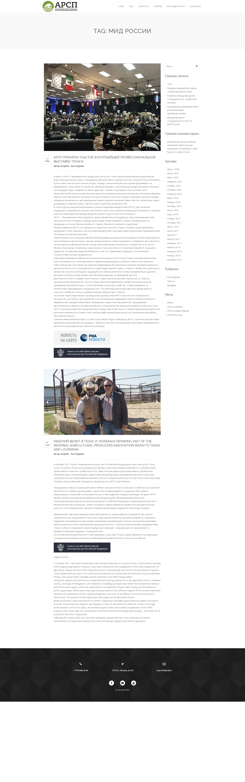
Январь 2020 (173, 202)
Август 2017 (173, 226)
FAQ (131, 6)
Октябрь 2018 (174, 206)
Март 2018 (172, 214)
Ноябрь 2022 (174, 185)
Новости (143, 6)
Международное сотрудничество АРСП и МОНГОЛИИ (179, 121)
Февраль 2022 (174, 193)
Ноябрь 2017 (174, 218)
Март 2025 (172, 177)
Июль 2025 (173, 173)
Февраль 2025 (174, 181)
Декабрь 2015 (174, 259)
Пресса (171, 281)
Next (157, 107)
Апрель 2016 (173, 247)
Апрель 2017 (173, 239)
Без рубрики (77, 166)
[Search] (196, 66)
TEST (169, 84)
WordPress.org (174, 314)
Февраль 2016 (174, 251)
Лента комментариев (178, 310)
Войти (170, 302)
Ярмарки (171, 285)
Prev (47, 107)
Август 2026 (173, 169)
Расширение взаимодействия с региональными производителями (183, 110)
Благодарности (176, 6)
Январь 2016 (173, 255)
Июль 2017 (173, 230)
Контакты (195, 6)
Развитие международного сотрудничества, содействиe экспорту (182, 99)
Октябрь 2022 (174, 189)
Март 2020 (172, 198)
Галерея (158, 6)
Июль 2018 (173, 210)
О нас (121, 6)
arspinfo (65, 166)
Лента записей (174, 306)
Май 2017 (172, 235)
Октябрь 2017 (174, 222)
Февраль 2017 (174, 243)
